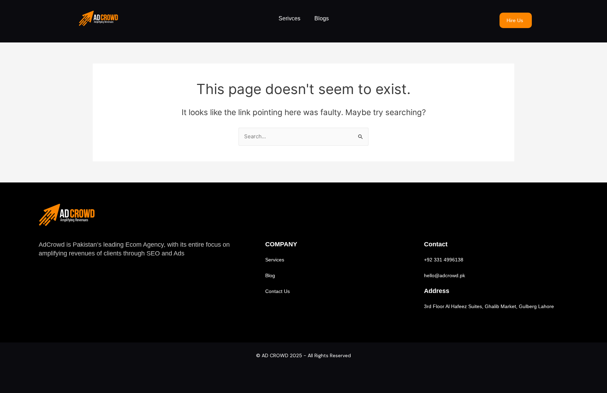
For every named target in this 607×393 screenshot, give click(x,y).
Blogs (321, 18)
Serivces (289, 18)
